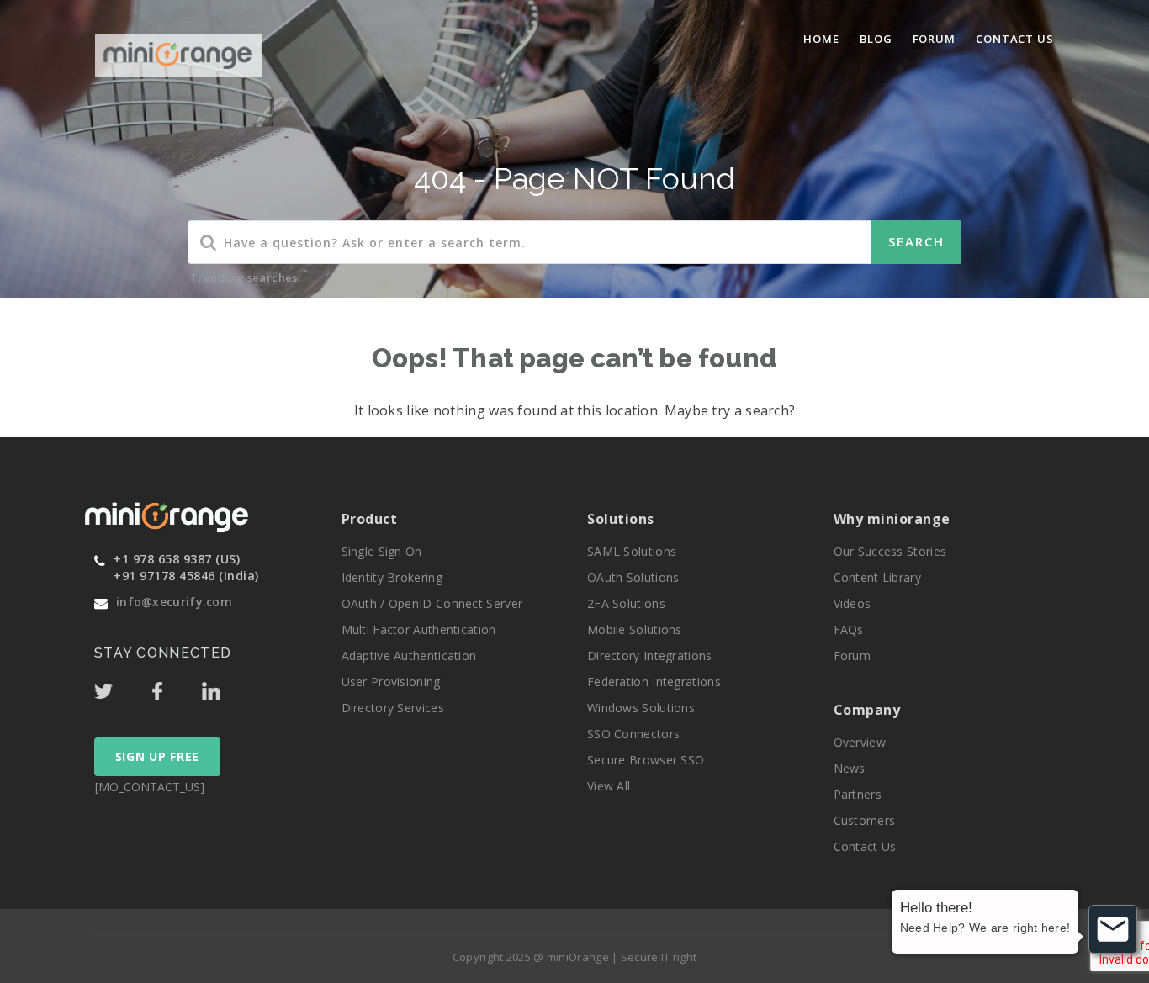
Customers (865, 820)
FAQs (849, 629)
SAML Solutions (631, 551)
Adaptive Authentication (409, 655)
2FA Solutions (626, 603)
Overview (860, 742)
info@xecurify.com (174, 602)
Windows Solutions (641, 708)
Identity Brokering (392, 577)
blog (876, 38)
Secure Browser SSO (645, 760)
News (850, 768)
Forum (934, 38)
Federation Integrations (654, 682)
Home (821, 38)
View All (608, 786)
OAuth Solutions (633, 577)
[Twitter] (121, 687)
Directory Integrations (649, 655)
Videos (852, 603)
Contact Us (1015, 38)
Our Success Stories (890, 551)
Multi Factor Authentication (419, 629)
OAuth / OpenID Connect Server (432, 603)
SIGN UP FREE (157, 756)
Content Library (878, 577)
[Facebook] (175, 687)
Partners (858, 794)
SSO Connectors (633, 734)
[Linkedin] (227, 687)
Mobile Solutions (634, 629)
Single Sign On (382, 551)
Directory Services (393, 708)
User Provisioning (391, 682)
